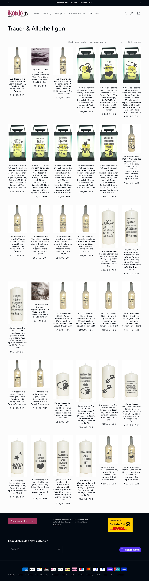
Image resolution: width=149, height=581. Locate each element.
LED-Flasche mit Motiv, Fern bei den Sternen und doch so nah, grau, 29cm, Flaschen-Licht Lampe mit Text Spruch (85, 243)
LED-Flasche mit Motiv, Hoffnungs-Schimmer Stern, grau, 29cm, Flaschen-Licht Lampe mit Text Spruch (17, 243)
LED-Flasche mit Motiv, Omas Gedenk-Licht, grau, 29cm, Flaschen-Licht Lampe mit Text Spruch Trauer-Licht (86, 320)
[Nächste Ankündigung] (140, 3)
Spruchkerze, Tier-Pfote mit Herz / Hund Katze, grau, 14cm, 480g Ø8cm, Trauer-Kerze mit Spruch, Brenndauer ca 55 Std (63, 410)
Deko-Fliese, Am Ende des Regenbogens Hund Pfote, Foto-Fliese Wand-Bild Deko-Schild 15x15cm (40, 76)
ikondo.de (22, 575)
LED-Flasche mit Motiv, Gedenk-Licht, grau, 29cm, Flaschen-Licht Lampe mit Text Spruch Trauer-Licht (17, 398)
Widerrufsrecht (60, 575)
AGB (99, 575)
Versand (108, 575)
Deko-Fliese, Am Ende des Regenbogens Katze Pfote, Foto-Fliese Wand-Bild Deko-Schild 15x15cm (40, 310)
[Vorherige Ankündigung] (8, 3)
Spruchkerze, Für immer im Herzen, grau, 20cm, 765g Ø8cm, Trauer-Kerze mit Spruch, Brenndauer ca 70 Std (40, 487)
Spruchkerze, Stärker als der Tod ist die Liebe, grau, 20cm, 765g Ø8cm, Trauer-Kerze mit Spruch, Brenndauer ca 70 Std (86, 487)
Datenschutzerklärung (82, 575)
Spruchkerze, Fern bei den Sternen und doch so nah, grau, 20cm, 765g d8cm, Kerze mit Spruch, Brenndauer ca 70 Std (108, 258)
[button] (125, 13)
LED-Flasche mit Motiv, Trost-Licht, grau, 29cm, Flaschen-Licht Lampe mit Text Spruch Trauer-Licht (40, 398)
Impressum (121, 575)
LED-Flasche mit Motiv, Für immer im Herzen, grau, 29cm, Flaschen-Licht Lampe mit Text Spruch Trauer (131, 473)
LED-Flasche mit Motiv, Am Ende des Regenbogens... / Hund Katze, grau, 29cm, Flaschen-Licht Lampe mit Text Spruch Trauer (63, 86)
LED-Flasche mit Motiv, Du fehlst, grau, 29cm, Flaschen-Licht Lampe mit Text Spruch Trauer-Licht (109, 320)
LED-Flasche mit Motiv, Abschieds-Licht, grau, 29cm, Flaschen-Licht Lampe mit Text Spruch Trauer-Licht (131, 320)
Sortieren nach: (78, 42)
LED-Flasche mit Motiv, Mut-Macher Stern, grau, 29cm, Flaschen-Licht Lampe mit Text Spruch (17, 85)
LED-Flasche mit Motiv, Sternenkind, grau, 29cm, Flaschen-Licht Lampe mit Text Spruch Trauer (109, 473)
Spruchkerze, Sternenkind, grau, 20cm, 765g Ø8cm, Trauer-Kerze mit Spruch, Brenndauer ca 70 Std (17, 487)
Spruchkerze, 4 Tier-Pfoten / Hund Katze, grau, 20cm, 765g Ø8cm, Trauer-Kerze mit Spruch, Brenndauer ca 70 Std (108, 412)
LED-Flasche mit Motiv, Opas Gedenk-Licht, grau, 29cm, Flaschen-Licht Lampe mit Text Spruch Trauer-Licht (63, 320)
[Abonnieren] (59, 549)
